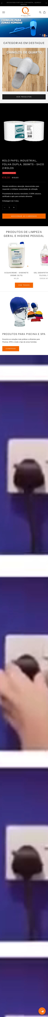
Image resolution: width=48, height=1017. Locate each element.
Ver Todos (24, 285)
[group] (24, 27)
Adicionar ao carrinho (24, 216)
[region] (24, 27)
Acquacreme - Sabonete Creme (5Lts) (16, 274)
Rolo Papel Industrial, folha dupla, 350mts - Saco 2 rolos (23, 164)
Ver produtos (24, 97)
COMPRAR (11, 349)
